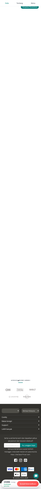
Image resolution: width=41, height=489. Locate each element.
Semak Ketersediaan (28, 484)
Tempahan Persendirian (29, 7)
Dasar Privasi (22, 454)
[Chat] (36, 476)
